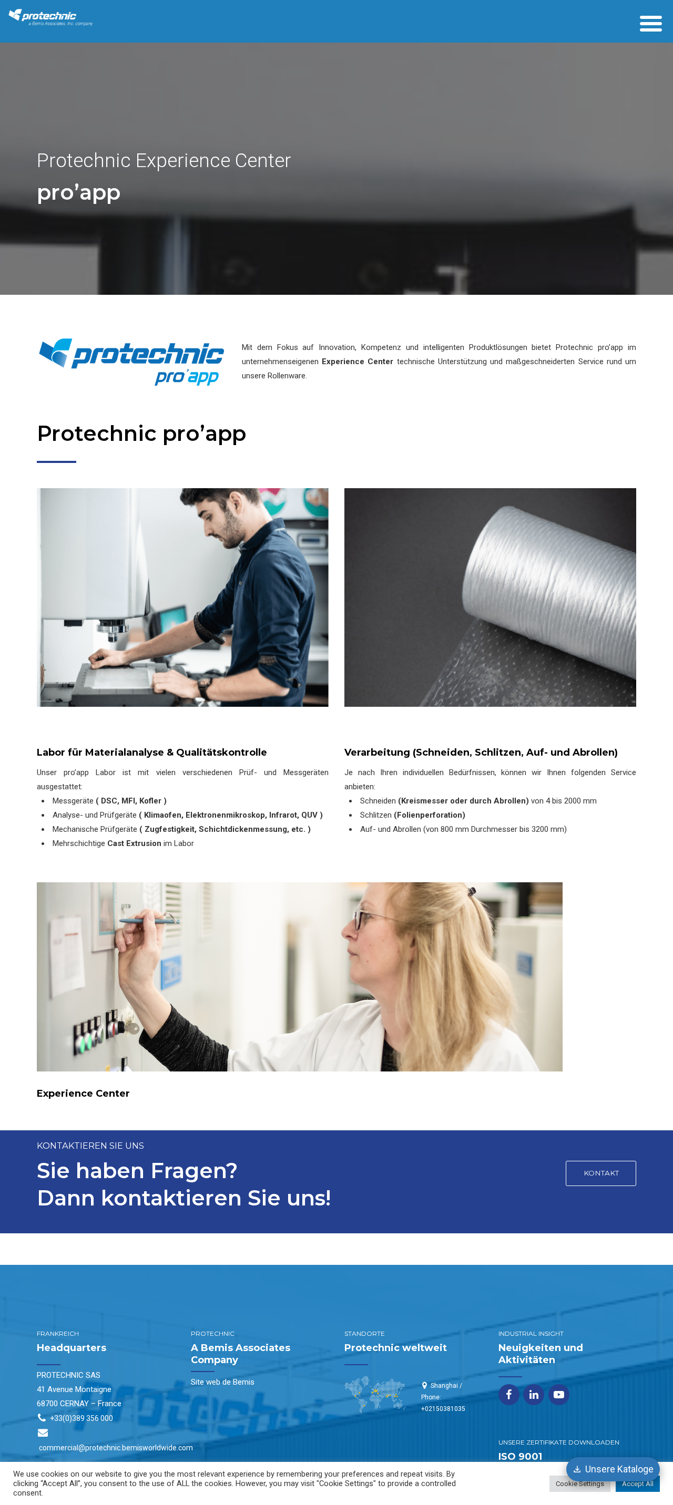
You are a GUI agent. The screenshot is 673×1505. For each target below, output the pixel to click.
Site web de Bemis (222, 1382)
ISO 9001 (520, 1456)
